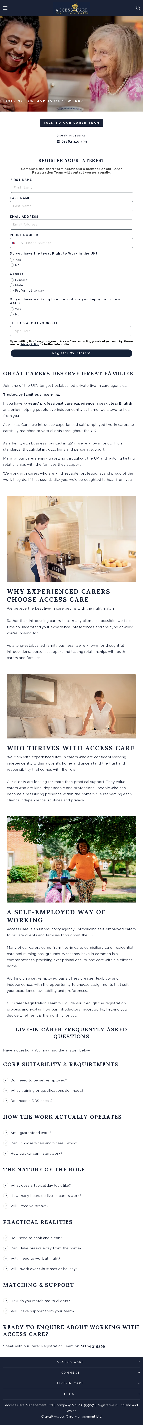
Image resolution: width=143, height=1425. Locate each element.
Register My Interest (71, 353)
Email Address (24, 216)
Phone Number (24, 235)
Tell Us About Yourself (34, 323)
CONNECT (70, 1372)
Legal (70, 1394)
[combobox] (17, 243)
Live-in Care (70, 1383)
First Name (21, 180)
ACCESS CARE (70, 1361)
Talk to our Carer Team (71, 122)
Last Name (20, 198)
